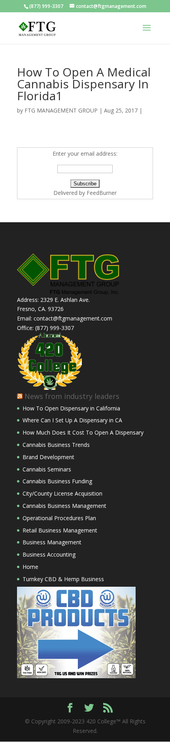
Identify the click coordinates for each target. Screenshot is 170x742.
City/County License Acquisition (62, 493)
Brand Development (48, 457)
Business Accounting (49, 554)
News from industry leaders (72, 396)
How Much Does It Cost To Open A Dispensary (83, 432)
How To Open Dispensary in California (71, 408)
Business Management (52, 542)
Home (30, 566)
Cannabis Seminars (47, 469)
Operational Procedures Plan (59, 518)
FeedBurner (102, 192)
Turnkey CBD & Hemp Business (63, 579)
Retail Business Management (60, 530)
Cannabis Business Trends (56, 444)
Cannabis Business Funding (57, 481)
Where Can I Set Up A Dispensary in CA (72, 420)
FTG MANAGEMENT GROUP (61, 110)
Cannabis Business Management (64, 505)
